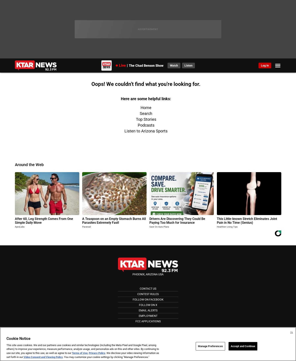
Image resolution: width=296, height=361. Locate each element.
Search (146, 113)
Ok (291, 332)
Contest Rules (148, 294)
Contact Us (148, 288)
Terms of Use (80, 353)
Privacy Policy (97, 353)
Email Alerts (148, 310)
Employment (148, 315)
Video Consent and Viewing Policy (43, 356)
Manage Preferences (210, 346)
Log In (265, 65)
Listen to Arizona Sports (146, 131)
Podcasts (146, 125)
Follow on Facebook (148, 299)
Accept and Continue (243, 346)
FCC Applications (148, 321)
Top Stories (146, 119)
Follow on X (148, 305)
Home (146, 107)
